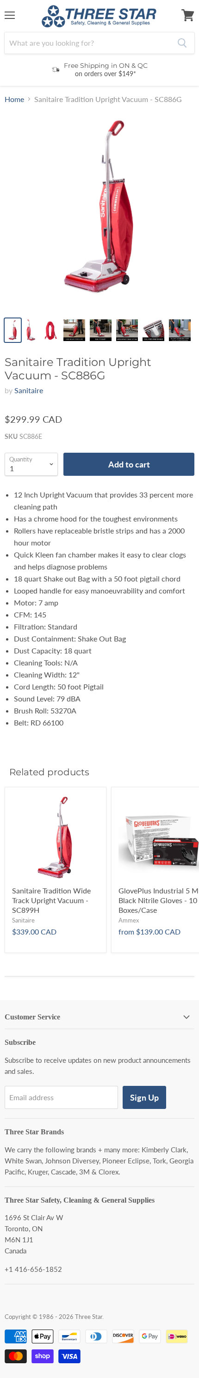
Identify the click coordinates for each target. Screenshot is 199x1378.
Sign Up (144, 1097)
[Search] (182, 43)
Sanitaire (28, 390)
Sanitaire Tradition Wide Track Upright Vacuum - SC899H (51, 900)
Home (14, 99)
